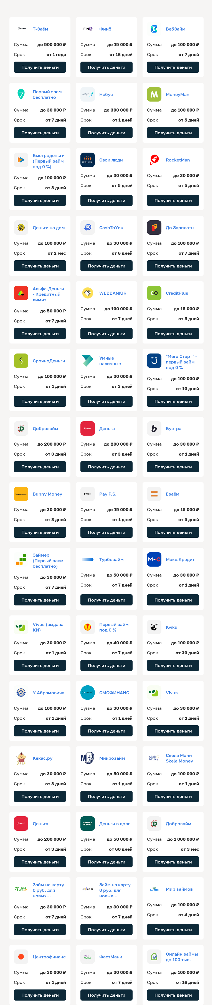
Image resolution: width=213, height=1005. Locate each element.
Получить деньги (40, 67)
